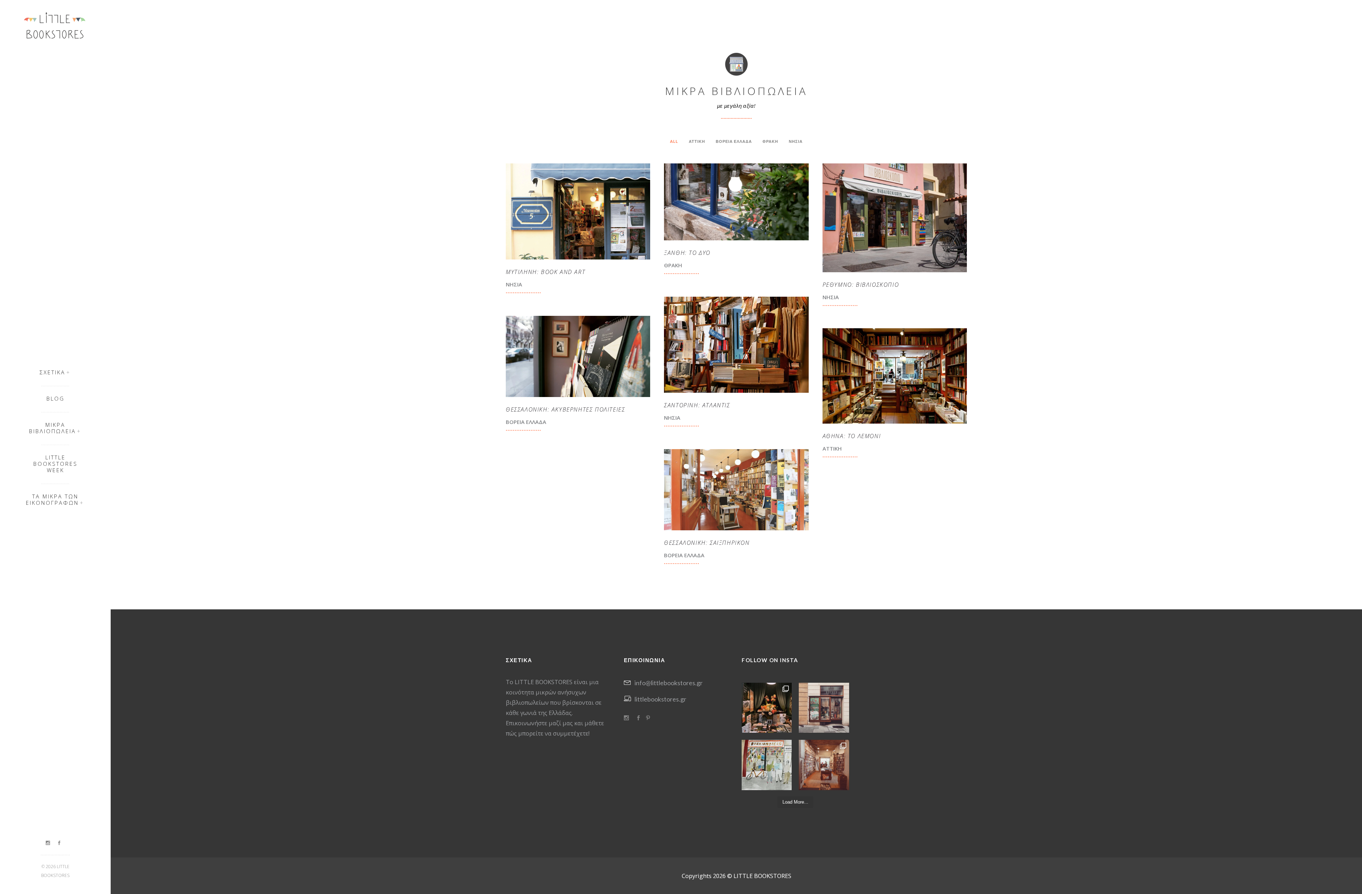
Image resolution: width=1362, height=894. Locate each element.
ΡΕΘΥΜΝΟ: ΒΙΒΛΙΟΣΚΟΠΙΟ (861, 285)
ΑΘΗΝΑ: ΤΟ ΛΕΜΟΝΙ (852, 436)
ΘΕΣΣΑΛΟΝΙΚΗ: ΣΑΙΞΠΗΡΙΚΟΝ (706, 543)
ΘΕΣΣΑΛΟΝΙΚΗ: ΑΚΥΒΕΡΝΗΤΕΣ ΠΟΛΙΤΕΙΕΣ (565, 409)
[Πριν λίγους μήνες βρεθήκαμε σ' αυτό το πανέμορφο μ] (824, 765)
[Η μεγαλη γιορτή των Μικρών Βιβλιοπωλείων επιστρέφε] (824, 708)
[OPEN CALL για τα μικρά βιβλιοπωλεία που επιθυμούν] (767, 765)
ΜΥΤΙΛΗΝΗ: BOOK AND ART (545, 272)
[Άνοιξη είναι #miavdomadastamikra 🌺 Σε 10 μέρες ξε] (767, 708)
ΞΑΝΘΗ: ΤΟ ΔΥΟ (687, 253)
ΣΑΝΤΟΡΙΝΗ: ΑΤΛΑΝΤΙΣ (697, 405)
